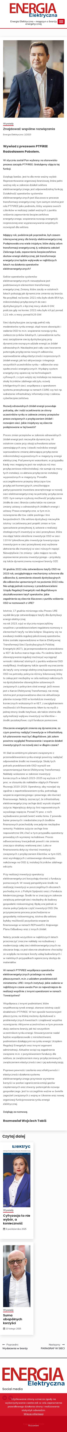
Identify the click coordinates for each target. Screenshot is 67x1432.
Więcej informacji (33, 1413)
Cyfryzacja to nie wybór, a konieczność (16, 1219)
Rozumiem (33, 1425)
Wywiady (8, 123)
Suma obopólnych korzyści (12, 1319)
